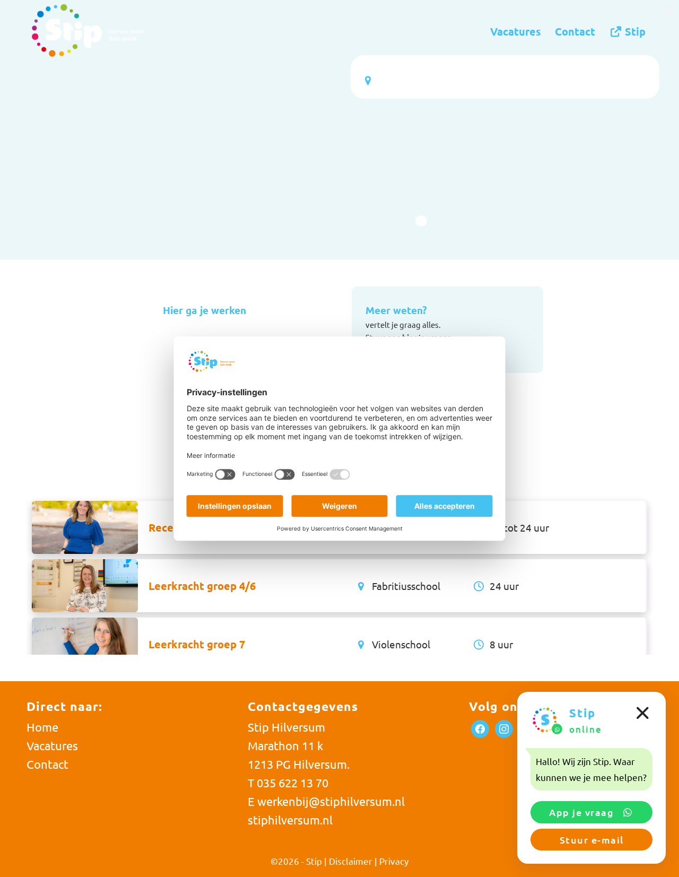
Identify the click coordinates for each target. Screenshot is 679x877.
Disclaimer (350, 860)
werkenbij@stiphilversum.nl (331, 801)
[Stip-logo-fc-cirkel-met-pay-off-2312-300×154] (88, 31)
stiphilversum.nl (290, 820)
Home (42, 727)
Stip (314, 860)
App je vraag (583, 812)
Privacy (393, 860)
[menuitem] (515, 31)
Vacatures (52, 745)
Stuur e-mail (592, 839)
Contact (47, 764)
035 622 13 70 (292, 782)
